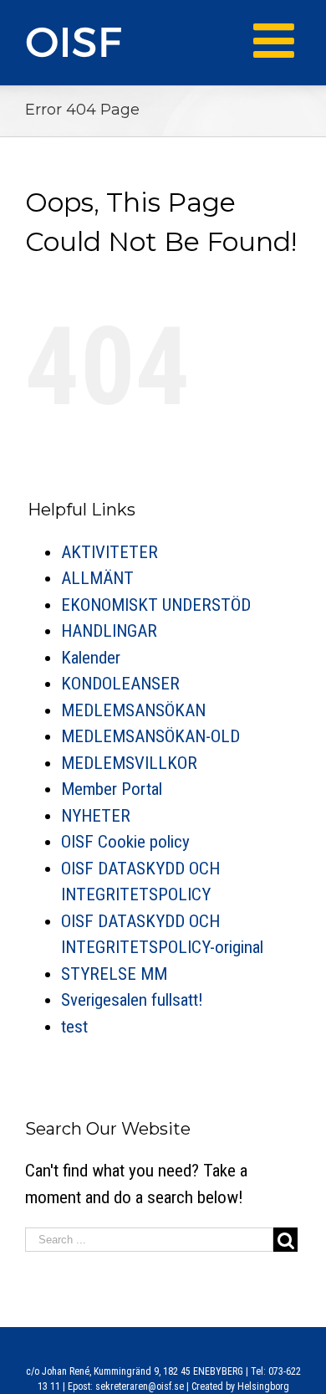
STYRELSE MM (114, 974)
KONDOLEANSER (120, 684)
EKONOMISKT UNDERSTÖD (156, 605)
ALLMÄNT (97, 578)
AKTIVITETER (109, 552)
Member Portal (111, 789)
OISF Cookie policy (125, 842)
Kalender (90, 658)
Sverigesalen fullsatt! (132, 1000)
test (74, 1027)
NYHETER (95, 816)
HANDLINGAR (109, 631)
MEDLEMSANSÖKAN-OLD (150, 736)
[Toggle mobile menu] (277, 40)
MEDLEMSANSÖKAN (133, 710)
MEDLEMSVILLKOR (129, 763)
